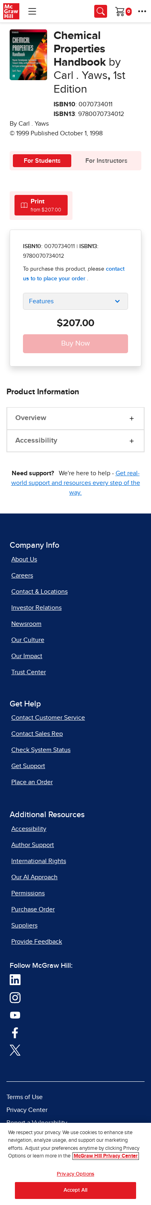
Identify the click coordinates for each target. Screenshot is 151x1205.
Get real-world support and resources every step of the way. (75, 483)
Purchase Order (33, 909)
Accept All (75, 1190)
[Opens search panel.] (100, 11)
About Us (24, 559)
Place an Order (32, 782)
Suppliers (24, 925)
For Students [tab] (42, 160)
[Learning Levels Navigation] (32, 11)
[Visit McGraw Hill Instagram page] (15, 997)
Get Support (28, 766)
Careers (22, 575)
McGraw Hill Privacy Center (106, 1156)
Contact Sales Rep (37, 734)
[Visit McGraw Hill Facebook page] (15, 1032)
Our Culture (27, 640)
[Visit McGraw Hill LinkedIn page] (15, 979)
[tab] (41, 205)
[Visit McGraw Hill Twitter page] (15, 1050)
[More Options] (142, 11)
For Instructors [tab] (106, 160)
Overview (30, 418)
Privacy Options (75, 1174)
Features (41, 301)
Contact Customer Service (48, 717)
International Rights (38, 861)
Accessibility (36, 440)
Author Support (32, 845)
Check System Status (40, 750)
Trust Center (28, 672)
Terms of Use (24, 1097)
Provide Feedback (36, 941)
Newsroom (26, 624)
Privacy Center (27, 1110)
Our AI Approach (34, 877)
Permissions (28, 893)
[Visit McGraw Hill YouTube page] (15, 1015)
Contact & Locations (39, 591)
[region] (75, 1164)
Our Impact (26, 656)
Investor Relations (36, 608)
